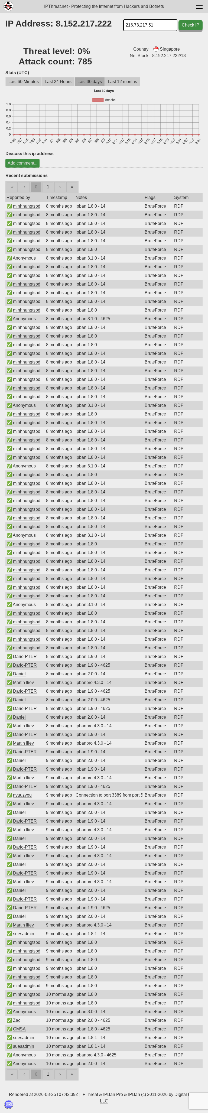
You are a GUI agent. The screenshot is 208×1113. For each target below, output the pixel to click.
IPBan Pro (113, 1094)
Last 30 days (89, 81)
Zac (16, 1020)
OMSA (19, 1029)
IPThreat (90, 1094)
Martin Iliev (23, 682)
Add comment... (22, 163)
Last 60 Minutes (23, 81)
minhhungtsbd (26, 206)
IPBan (134, 1094)
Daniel (19, 674)
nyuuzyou (22, 795)
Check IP (190, 25)
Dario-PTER (25, 656)
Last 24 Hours (58, 81)
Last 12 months (122, 81)
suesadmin (23, 933)
